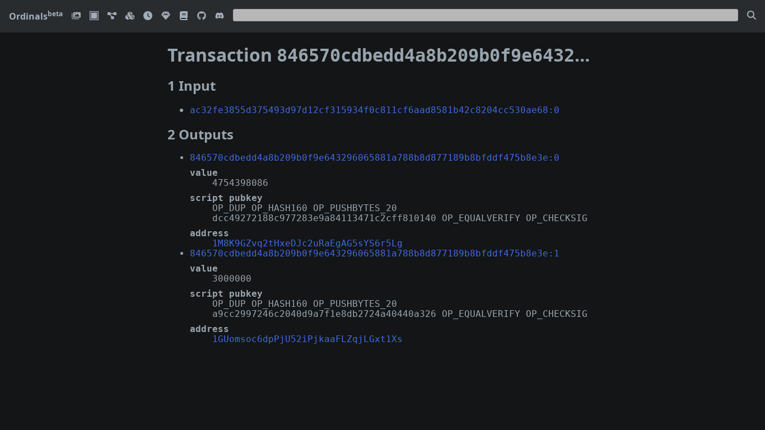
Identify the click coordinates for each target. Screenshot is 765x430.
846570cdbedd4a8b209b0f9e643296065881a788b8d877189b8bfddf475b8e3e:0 (374, 157)
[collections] (112, 16)
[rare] (165, 16)
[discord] (219, 16)
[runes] (94, 16)
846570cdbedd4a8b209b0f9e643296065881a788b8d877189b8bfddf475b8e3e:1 (374, 253)
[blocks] (129, 16)
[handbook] (183, 16)
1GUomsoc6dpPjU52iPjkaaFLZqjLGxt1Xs (307, 339)
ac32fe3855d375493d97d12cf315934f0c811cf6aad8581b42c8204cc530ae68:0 (374, 110)
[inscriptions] (76, 16)
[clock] (147, 16)
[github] (201, 16)
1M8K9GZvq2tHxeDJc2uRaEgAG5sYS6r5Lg (307, 243)
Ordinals (36, 16)
